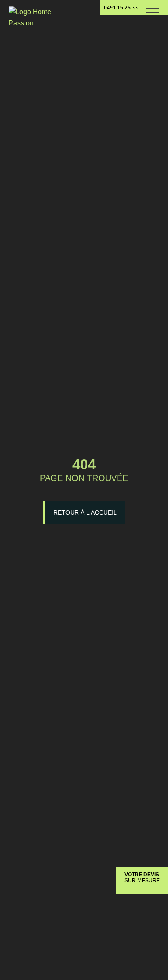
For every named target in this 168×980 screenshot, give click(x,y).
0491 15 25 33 (121, 7)
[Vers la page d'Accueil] (30, 14)
